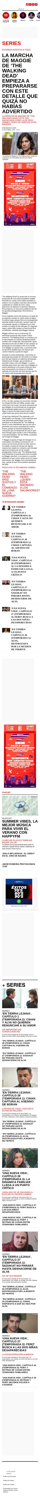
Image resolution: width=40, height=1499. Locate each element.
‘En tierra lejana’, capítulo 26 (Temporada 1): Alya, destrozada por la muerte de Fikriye (21, 639)
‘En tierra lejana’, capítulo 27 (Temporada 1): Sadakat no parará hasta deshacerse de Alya (21, 591)
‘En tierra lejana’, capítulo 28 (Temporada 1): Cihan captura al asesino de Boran (21, 542)
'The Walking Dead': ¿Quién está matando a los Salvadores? (29, 481)
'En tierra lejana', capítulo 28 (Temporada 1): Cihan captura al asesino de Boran (19, 1044)
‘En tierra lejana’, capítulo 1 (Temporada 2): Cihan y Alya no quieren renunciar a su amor (22, 517)
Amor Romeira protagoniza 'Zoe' (18, 865)
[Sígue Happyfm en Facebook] (27, 5)
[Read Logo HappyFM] (14, 5)
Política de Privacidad (9, 1476)
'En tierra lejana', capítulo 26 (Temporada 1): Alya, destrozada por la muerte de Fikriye (19, 1137)
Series (11, 43)
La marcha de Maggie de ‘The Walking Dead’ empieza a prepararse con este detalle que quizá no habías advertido (20, 83)
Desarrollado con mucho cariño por (10, 1490)
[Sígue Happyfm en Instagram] (30, 5)
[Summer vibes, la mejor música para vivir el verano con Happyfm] (20, 806)
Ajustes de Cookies (8, 1484)
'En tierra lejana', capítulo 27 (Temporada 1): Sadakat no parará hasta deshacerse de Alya (19, 1056)
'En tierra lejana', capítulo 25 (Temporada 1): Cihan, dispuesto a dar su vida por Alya (19, 1302)
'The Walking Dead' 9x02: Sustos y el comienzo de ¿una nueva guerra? (9, 483)
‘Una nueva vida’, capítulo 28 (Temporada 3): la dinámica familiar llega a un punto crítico (22, 566)
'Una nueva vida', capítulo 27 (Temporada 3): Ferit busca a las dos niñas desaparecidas (19, 1208)
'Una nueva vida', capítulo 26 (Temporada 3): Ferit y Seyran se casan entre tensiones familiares (19, 1221)
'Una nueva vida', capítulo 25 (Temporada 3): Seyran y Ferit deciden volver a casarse (19, 1381)
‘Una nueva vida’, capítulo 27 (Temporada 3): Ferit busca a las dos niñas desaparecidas (22, 615)
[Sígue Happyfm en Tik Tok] (36, 5)
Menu (3, 9)
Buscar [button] (37, 9)
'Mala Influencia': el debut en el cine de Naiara (18, 854)
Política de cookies (8, 1480)
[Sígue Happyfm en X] (33, 5)
